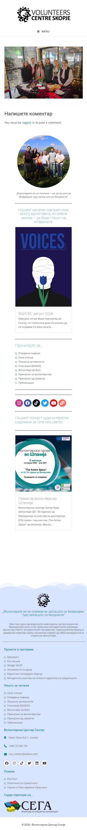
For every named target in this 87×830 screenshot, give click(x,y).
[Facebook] (28, 403)
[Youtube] (53, 403)
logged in (28, 122)
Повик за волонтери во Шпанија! (37, 500)
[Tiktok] (36, 403)
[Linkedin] (37, 763)
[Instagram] (19, 403)
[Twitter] (45, 403)
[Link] (62, 403)
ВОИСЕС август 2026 (35, 313)
